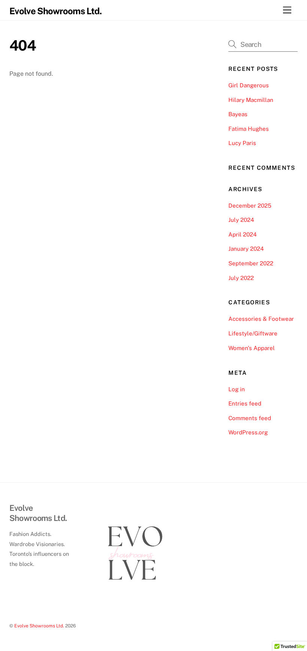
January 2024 (246, 248)
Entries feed (244, 403)
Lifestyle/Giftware (252, 333)
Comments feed (249, 418)
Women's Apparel (251, 348)
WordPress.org (248, 432)
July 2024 (241, 220)
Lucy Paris (242, 143)
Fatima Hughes (248, 129)
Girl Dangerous (248, 85)
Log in (236, 389)
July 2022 (241, 278)
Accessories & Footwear (261, 319)
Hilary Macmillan (250, 100)
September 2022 (250, 263)
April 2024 (242, 234)
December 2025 (249, 205)
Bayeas (237, 114)
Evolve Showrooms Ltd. (39, 626)
